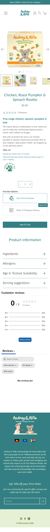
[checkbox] (8, 371)
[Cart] (45, 13)
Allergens (9, 263)
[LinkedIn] (29, 519)
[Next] (47, 49)
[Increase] (30, 184)
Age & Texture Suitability (20, 273)
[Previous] (3, 49)
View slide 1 (19, 72)
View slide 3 (27, 72)
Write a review (25, 340)
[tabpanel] (25, 384)
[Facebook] (25, 519)
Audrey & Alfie (28, 523)
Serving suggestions (16, 283)
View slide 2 (23, 72)
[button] (39, 13)
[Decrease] (20, 184)
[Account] (34, 13)
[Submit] (43, 501)
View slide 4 (30, 72)
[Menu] (6, 13)
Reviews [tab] (8, 350)
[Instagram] (21, 519)
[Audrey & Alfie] (25, 13)
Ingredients (10, 254)
